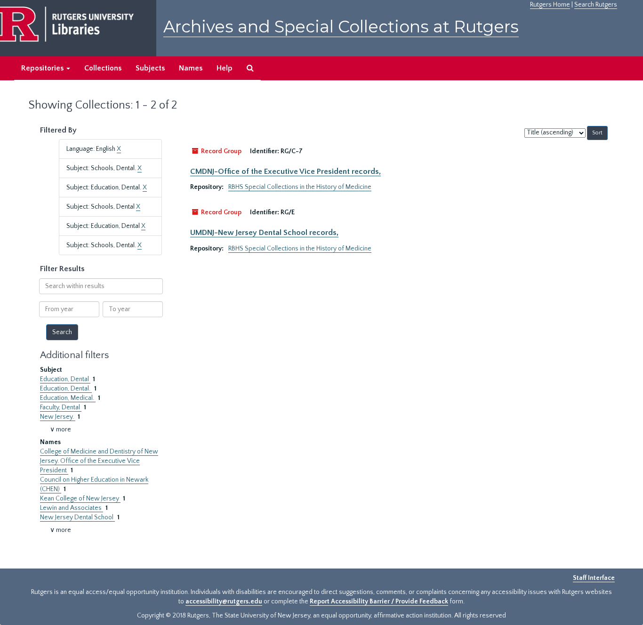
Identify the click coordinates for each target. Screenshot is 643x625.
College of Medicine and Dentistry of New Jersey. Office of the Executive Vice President (99, 461)
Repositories (43, 68)
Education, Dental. (66, 388)
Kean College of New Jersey (80, 498)
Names (190, 68)
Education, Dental (65, 379)
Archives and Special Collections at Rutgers (341, 26)
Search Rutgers (595, 4)
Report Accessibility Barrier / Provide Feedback (379, 601)
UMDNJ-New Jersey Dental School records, (264, 232)
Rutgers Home (550, 4)
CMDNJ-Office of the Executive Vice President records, (285, 171)
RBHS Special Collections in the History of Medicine (299, 187)
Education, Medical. (68, 398)
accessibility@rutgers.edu (223, 601)
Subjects (150, 68)
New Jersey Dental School (77, 517)
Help (225, 68)
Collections (102, 68)
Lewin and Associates (71, 508)
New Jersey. (57, 417)
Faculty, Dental (60, 407)
